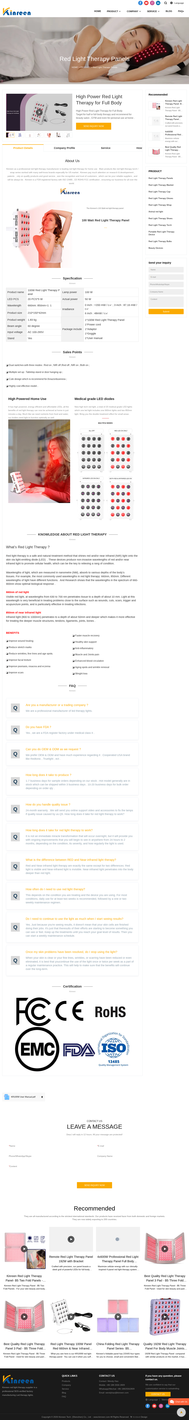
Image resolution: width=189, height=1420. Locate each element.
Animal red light (156, 211)
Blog (64, 1392)
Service (65, 1389)
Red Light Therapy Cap (159, 191)
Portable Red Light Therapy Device (161, 233)
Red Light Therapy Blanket (161, 185)
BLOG (169, 11)
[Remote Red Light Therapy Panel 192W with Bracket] (71, 1239)
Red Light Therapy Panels (105, 67)
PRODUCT (112, 11)
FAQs (181, 11)
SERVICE (152, 11)
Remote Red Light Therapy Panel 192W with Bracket (174, 119)
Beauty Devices (156, 248)
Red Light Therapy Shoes (160, 218)
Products (66, 1381)
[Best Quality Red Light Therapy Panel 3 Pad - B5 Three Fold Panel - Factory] (165, 1249)
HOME (97, 11)
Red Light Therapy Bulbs (160, 241)
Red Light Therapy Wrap (160, 205)
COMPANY (132, 11)
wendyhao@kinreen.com (117, 1392)
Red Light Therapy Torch (160, 225)
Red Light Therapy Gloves (161, 198)
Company (66, 1385)
